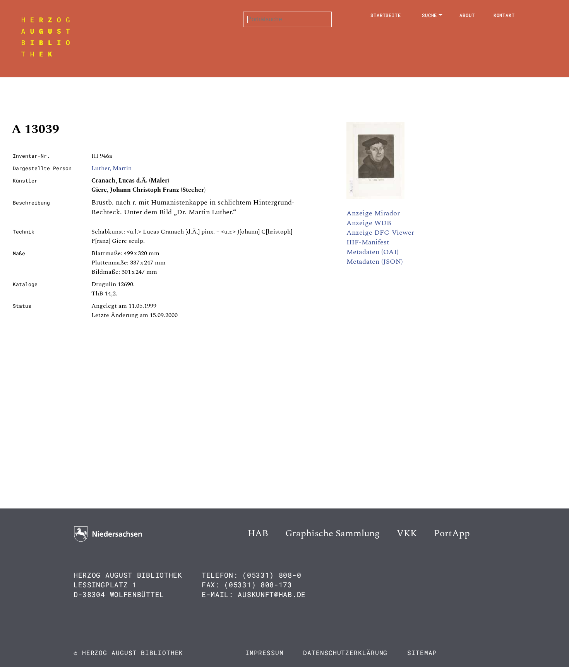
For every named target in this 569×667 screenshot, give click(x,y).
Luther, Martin (111, 168)
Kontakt (504, 15)
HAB (258, 534)
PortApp (452, 534)
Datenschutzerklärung (345, 652)
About (467, 15)
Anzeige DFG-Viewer (380, 232)
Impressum (264, 652)
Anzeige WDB (368, 223)
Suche (429, 15)
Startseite (385, 15)
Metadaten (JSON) (374, 261)
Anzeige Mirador (373, 213)
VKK (407, 534)
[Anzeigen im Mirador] (375, 196)
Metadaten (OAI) (372, 252)
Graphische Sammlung (332, 534)
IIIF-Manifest (367, 242)
